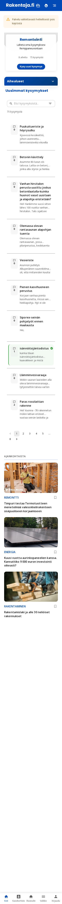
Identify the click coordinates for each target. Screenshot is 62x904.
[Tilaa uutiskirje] (38, 5)
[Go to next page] (16, 439)
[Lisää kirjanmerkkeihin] (55, 497)
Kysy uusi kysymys (31, 66)
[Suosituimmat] (46, 5)
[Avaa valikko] (54, 5)
